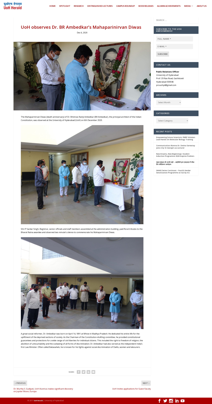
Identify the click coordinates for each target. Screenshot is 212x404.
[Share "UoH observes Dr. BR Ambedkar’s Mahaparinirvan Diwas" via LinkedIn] (88, 372)
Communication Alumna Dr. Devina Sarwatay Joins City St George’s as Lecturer (175, 146)
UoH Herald (38, 401)
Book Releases (145, 6)
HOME (52, 6)
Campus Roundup (125, 6)
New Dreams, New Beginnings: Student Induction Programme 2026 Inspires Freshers (175, 155)
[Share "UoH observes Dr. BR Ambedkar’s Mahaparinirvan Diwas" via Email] (93, 372)
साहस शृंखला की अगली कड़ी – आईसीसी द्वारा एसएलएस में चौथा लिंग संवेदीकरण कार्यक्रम (175, 163)
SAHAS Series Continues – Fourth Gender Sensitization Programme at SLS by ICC (173, 171)
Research (79, 6)
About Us (201, 6)
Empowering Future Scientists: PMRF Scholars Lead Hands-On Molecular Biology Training (175, 138)
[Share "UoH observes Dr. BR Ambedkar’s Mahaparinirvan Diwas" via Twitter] (83, 372)
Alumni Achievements (168, 6)
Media (187, 6)
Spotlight (64, 6)
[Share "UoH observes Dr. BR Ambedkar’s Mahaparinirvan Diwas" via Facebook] (78, 372)
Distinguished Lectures (100, 6)
